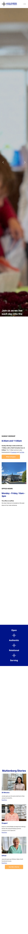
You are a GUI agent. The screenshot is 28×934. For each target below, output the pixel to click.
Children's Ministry (11, 326)
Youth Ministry (10, 331)
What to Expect (11, 764)
